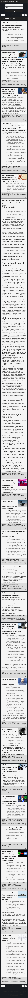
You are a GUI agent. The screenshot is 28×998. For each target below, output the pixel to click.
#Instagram (13, 577)
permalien (12, 46)
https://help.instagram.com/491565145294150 (12, 588)
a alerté (11, 286)
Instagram (9, 494)
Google (17, 115)
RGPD (8, 524)
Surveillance (18, 524)
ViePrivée (5, 44)
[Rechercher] (14, 11)
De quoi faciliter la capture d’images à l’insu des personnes (13, 248)
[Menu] (27, 2)
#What (7, 864)
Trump (4, 670)
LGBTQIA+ (4, 788)
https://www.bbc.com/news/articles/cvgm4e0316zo (13, 497)
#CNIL (9, 510)
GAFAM (21, 115)
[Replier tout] (4, 15)
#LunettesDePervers (17, 29)
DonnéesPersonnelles (13, 584)
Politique (9, 819)
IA (3, 559)
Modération (12, 559)
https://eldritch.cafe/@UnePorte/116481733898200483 (14, 619)
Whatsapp (5, 166)
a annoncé (18, 310)
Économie (8, 615)
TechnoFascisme (6, 115)
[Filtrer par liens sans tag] (2, 15)
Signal (10, 882)
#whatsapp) (5, 580)
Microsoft (19, 615)
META (10, 44)
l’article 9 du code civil (19, 325)
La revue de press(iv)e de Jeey (10, 1)
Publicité (14, 722)
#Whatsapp (9, 134)
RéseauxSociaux (16, 842)
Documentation (14, 995)
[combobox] (14, 8)
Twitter (13, 756)
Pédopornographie (16, 494)
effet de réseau (18, 750)
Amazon (8, 617)
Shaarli (6, 991)
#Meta (13, 539)
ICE (3, 672)
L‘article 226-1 (5, 336)
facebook (17, 193)
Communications (5, 585)
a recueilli (23, 253)
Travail (17, 559)
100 (26, 15)
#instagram (21, 579)
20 (21, 15)
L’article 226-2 (21, 341)
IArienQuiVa (13, 615)
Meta (14, 18)
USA (8, 670)
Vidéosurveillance (7, 473)
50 (23, 15)
